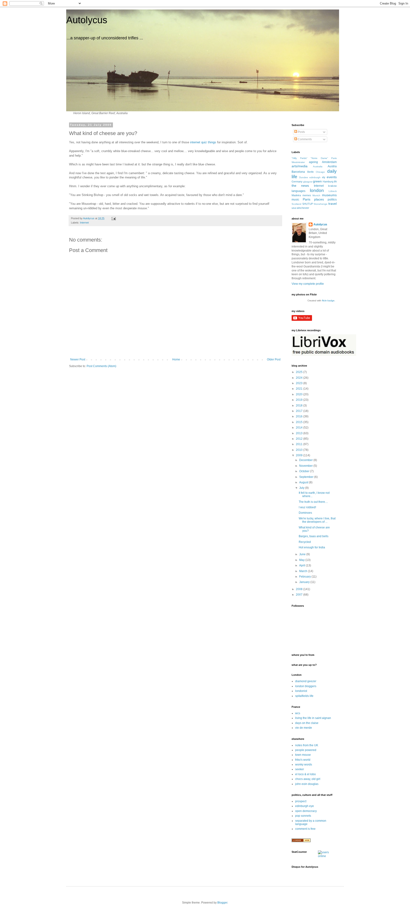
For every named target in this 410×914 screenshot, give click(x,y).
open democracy (306, 811)
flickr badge (328, 300)
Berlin (310, 171)
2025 (299, 372)
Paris (306, 199)
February (305, 576)
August (304, 482)
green (317, 181)
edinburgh (315, 177)
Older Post (273, 359)
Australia (317, 166)
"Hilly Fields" (300, 158)
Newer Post (77, 359)
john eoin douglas (306, 784)
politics (332, 199)
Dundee (303, 177)
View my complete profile (308, 283)
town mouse (303, 754)
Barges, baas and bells (313, 536)
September (306, 477)
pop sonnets (303, 815)
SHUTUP (307, 203)
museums (329, 195)
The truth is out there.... (313, 502)
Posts (301, 132)
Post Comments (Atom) (101, 366)
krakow (332, 185)
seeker (299, 769)
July (302, 488)
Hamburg (328, 181)
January (304, 582)
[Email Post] (113, 218)
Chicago (320, 172)
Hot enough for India (312, 547)
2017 (299, 411)
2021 (299, 388)
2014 (299, 427)
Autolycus (86, 20)
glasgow (307, 181)
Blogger (222, 902)
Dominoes (305, 512)
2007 (299, 594)
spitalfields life (304, 696)
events (332, 177)
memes (307, 195)
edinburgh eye (304, 806)
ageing (313, 162)
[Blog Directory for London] (301, 841)
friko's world (302, 759)
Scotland (296, 204)
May (302, 560)
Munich (316, 195)
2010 (299, 450)
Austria (332, 166)
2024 (299, 377)
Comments (304, 139)
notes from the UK (306, 745)
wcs (297, 713)
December (306, 460)
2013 (299, 433)
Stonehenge (320, 204)
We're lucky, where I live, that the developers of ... (317, 520)
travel (332, 203)
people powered (305, 750)
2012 (299, 438)
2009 (299, 455)
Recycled (305, 542)
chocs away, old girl (307, 779)
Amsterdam (329, 162)
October (304, 471)
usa (294, 207)
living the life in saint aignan (313, 718)
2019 (299, 399)
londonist (301, 691)
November (306, 465)
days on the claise (306, 723)
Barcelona (298, 171)
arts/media (300, 166)
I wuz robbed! (307, 507)
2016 (299, 416)
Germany (297, 181)
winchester (303, 207)
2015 (299, 422)
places (319, 199)
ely (323, 177)
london (317, 190)
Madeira (296, 195)
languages (298, 191)
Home (176, 359)
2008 (299, 589)
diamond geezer (305, 681)
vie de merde (303, 727)
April (302, 565)
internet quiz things (203, 142)
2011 (299, 444)
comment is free (305, 828)
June (302, 554)
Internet (84, 222)
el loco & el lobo (305, 774)
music (295, 199)
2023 (299, 383)
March (303, 571)
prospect (300, 801)
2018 (299, 405)
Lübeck (333, 191)
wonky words (303, 764)
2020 (299, 394)
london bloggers (305, 686)
